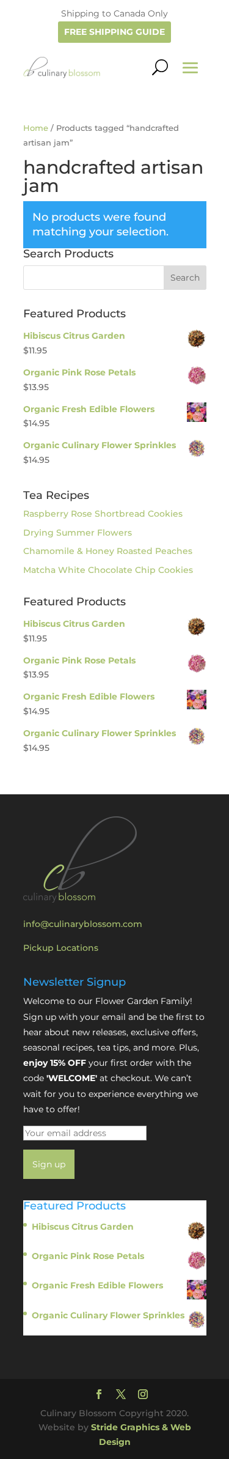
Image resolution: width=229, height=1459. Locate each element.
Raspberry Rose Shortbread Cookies (103, 513)
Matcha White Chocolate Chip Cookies (108, 569)
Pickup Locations (60, 947)
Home (35, 128)
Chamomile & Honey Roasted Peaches (107, 550)
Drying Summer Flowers (77, 532)
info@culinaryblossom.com (82, 923)
